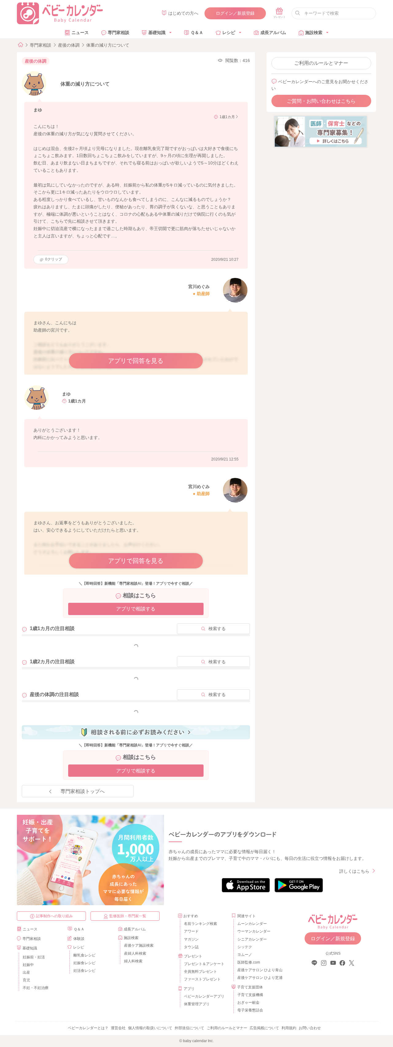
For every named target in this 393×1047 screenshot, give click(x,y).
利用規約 (289, 1028)
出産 (26, 972)
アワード (191, 931)
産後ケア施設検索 (139, 945)
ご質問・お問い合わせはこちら (321, 101)
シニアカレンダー (252, 939)
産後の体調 (69, 45)
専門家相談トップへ (83, 791)
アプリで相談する (135, 608)
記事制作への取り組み (54, 916)
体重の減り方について (107, 45)
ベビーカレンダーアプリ (204, 996)
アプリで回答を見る (135, 360)
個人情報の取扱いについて (150, 1028)
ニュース (80, 32)
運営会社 (118, 1028)
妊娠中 (28, 965)
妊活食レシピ (84, 970)
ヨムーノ (244, 955)
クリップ (53, 259)
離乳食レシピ (84, 955)
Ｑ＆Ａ (197, 32)
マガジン (191, 939)
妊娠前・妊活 (34, 957)
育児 (26, 980)
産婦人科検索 (135, 953)
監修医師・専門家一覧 (127, 916)
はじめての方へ (183, 13)
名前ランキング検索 (200, 924)
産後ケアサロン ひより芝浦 (259, 978)
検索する (217, 628)
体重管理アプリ (197, 1004)
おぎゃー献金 (248, 1002)
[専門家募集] (320, 131)
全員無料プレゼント (200, 971)
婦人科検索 (133, 961)
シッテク (244, 947)
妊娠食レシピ (84, 963)
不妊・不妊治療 (36, 988)
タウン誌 (191, 947)
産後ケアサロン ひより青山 (259, 970)
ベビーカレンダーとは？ (88, 1028)
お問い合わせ (310, 1028)
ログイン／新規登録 (235, 13)
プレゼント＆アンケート (204, 964)
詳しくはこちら (354, 871)
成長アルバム (273, 32)
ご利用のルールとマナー (321, 63)
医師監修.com (248, 962)
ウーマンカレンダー (253, 931)
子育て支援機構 (250, 995)
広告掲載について (264, 1028)
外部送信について (189, 1028)
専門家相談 (118, 32)
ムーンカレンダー (252, 924)
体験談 (78, 939)
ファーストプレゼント (202, 979)
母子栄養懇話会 (250, 1010)
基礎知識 (156, 32)
